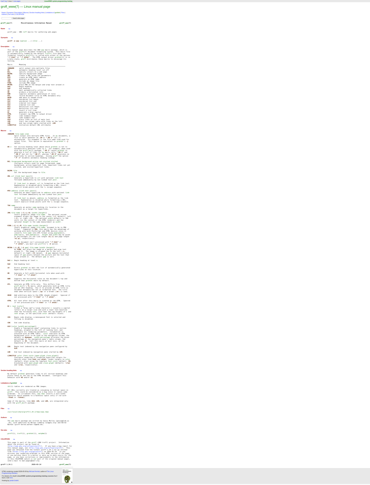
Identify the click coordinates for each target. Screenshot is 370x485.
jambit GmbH (14, 480)
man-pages (17, 1)
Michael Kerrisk (34, 471)
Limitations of (52, 12)
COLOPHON (19, 14)
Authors (4, 14)
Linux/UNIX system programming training (58, 1)
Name (4, 12)
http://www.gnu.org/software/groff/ (24, 446)
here (11, 478)
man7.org (4, 1)
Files (62, 12)
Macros (25, 12)
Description (18, 12)
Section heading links (36, 12)
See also (11, 14)
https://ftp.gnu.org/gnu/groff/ (27, 452)
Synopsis (10, 12)
